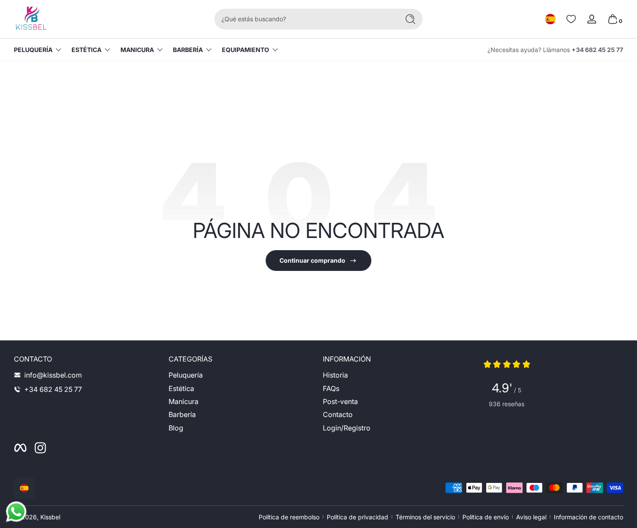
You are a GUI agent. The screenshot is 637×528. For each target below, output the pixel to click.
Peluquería (33, 49)
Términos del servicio (425, 517)
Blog (176, 428)
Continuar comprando (312, 260)
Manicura (137, 49)
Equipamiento (245, 49)
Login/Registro (346, 428)
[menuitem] (242, 375)
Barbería (188, 49)
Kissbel (50, 517)
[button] (550, 19)
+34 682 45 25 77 (597, 49)
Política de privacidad (357, 517)
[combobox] (304, 19)
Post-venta (340, 401)
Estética (86, 49)
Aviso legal (531, 517)
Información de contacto (588, 517)
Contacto (338, 414)
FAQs (331, 388)
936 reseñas (506, 403)
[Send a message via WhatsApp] (16, 512)
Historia (335, 375)
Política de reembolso (289, 517)
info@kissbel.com (53, 375)
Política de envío (485, 517)
